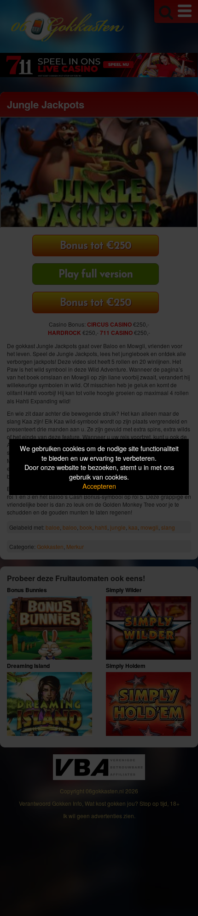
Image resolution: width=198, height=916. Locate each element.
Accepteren (99, 486)
